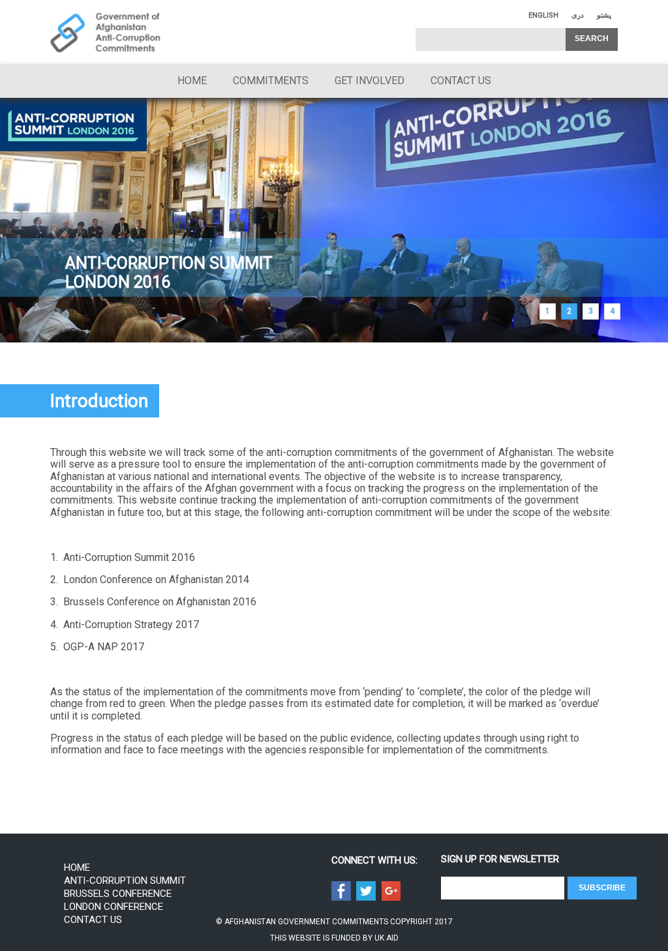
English (543, 15)
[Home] (105, 32)
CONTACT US (461, 80)
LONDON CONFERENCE (113, 907)
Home (192, 80)
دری (577, 15)
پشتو (604, 15)
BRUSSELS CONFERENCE (118, 893)
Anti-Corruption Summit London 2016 (169, 273)
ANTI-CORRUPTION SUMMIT (125, 880)
